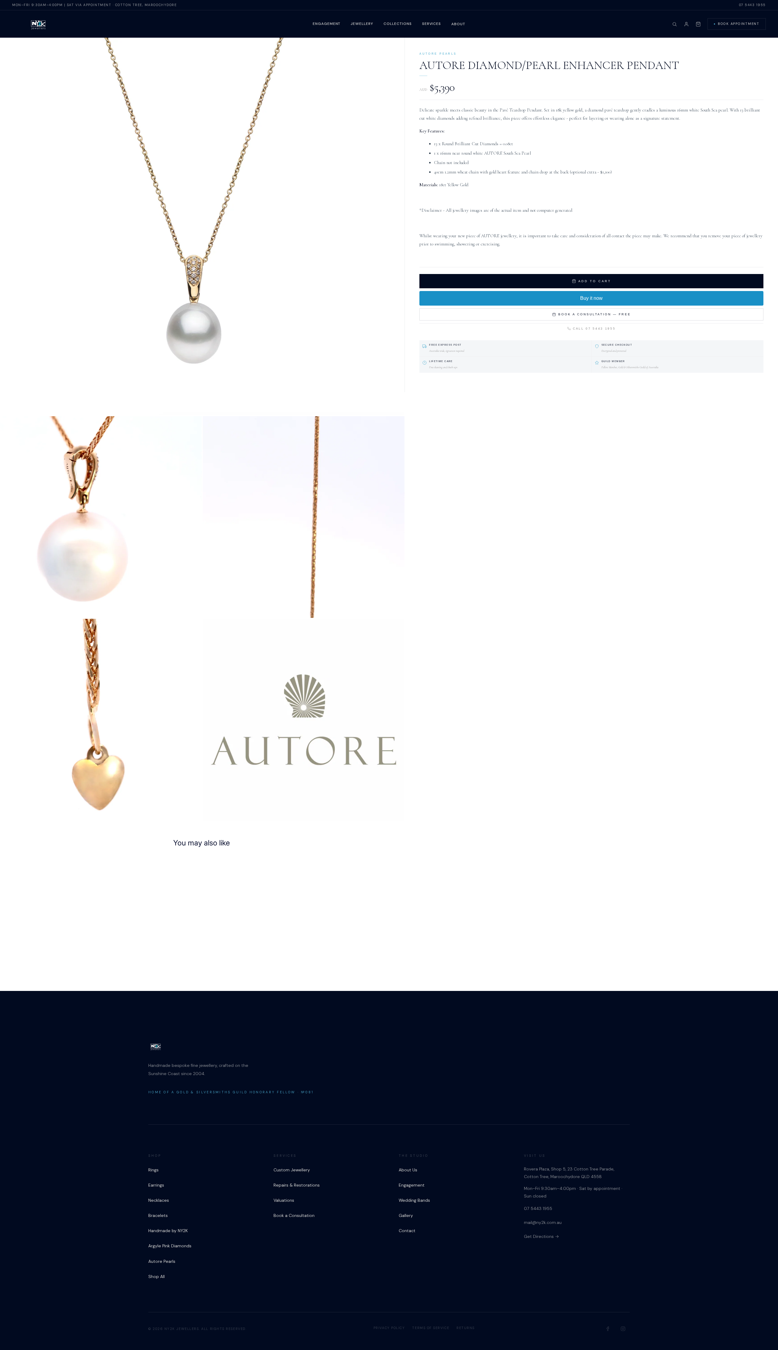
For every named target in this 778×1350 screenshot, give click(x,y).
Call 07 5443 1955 (594, 328)
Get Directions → (541, 1236)
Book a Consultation (294, 1215)
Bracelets (158, 1215)
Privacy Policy (389, 1328)
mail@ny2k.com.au (543, 1222)
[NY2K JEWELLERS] (38, 24)
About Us (408, 1170)
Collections (398, 23)
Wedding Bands (414, 1200)
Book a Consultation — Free (594, 314)
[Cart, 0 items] (698, 24)
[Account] (686, 24)
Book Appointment (738, 24)
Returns (465, 1328)
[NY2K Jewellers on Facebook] (608, 1328)
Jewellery (362, 23)
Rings (153, 1170)
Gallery (406, 1215)
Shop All (156, 1276)
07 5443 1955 (752, 5)
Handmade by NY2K (168, 1230)
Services (431, 23)
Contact (407, 1230)
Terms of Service (430, 1328)
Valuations (284, 1200)
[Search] (674, 24)
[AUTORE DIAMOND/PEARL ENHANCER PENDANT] (206, 915)
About (458, 24)
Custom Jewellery (292, 1170)
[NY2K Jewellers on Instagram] (623, 1328)
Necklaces (158, 1200)
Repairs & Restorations (297, 1185)
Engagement (327, 23)
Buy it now (591, 298)
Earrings (156, 1185)
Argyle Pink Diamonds (169, 1246)
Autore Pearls (161, 1261)
